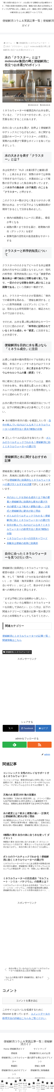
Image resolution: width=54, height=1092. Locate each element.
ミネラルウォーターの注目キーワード (27, 538)
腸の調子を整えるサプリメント (39, 1059)
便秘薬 (14, 1053)
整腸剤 (14, 1066)
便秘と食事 (40, 1066)
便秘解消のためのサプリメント (14, 1072)
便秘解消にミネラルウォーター (18, 652)
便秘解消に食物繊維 (39, 1070)
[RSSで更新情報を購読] (39, 745)
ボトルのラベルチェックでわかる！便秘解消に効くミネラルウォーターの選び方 (26, 442)
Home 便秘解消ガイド (14, 1049)
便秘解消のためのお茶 (39, 1053)
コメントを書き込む (27, 1000)
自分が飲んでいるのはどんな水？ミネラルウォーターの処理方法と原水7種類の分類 (26, 425)
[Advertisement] (27, 688)
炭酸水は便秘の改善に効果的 (22, 543)
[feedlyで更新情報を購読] (14, 745)
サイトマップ (40, 1049)
